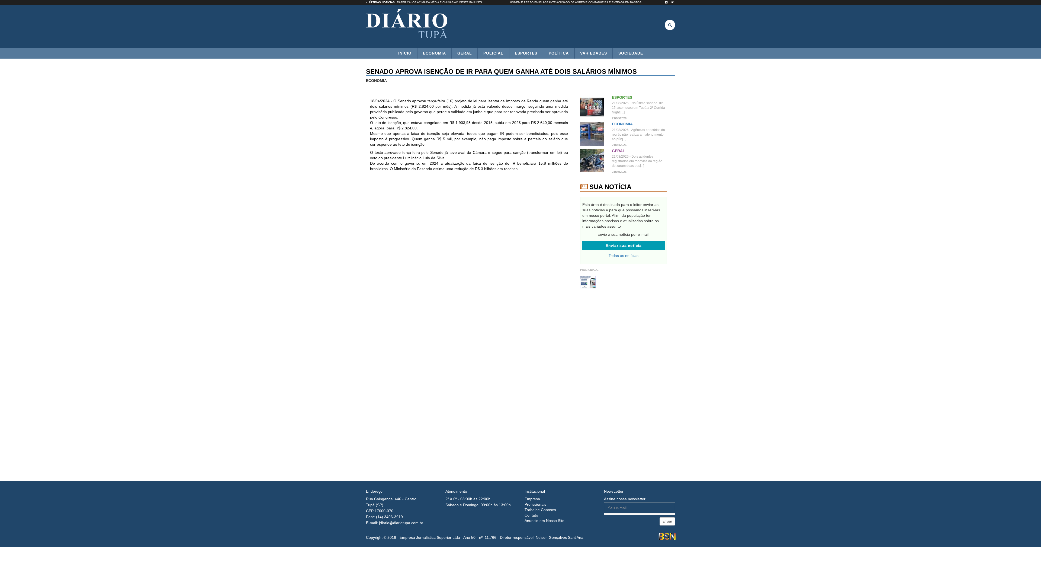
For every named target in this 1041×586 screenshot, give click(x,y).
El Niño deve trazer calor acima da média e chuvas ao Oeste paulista (445, 2)
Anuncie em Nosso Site (544, 520)
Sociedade (630, 53)
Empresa (532, 499)
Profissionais (535, 504)
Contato (531, 515)
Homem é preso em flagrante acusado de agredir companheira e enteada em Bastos (592, 2)
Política (559, 53)
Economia (434, 53)
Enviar (667, 521)
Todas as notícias (623, 255)
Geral (464, 53)
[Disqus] (469, 247)
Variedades (593, 53)
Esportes (526, 53)
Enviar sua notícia (623, 245)
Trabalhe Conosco (540, 510)
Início (405, 53)
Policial (493, 53)
